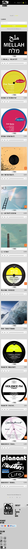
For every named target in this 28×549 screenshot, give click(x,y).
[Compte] (15, 2)
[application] (14, 63)
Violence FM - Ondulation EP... (8, 367)
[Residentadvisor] (4, 541)
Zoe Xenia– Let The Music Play (8, 98)
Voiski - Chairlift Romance (8, 328)
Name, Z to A (14, 23)
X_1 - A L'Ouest (5, 252)
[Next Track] (7, 63)
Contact (17, 505)
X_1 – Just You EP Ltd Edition (8, 213)
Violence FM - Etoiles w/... (8, 405)
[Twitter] (4, 544)
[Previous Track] (2, 63)
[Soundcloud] (4, 538)
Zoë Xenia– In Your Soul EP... (8, 136)
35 (17, 497)
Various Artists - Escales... (8, 444)
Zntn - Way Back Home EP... (7, 175)
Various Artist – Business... (8, 482)
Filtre (14, 26)
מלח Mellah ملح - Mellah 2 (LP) (9, 59)
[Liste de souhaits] (25, 52)
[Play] (4, 63)
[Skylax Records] (6, 509)
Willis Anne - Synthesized (7, 290)
